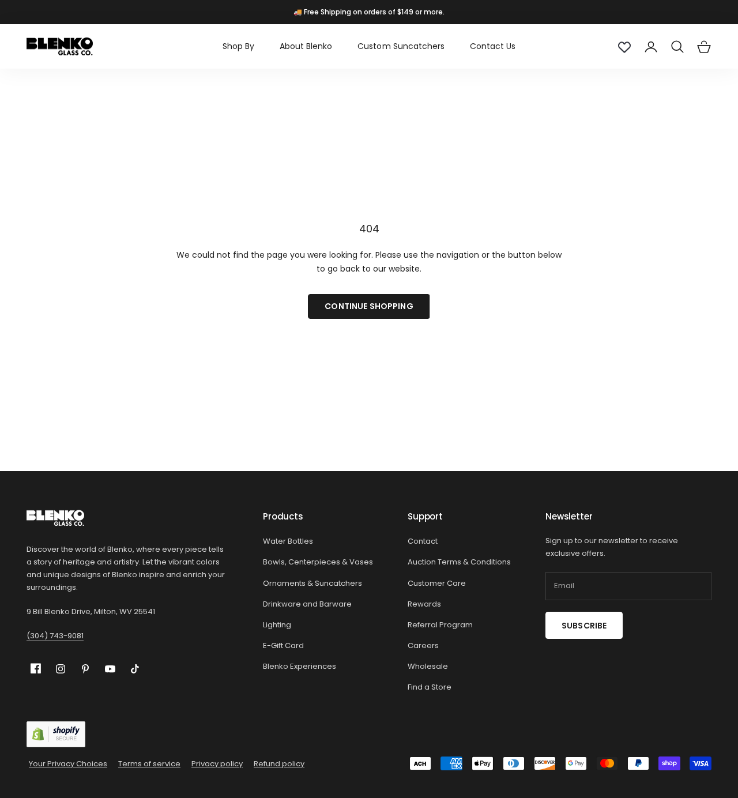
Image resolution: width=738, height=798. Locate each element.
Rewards (424, 603)
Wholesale (428, 666)
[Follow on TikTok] (135, 669)
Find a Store (429, 687)
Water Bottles (288, 541)
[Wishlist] (624, 46)
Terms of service (149, 763)
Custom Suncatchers (400, 46)
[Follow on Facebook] (36, 668)
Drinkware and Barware (307, 603)
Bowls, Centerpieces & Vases (318, 561)
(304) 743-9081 (55, 635)
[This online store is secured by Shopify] (56, 734)
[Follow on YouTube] (110, 669)
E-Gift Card (283, 645)
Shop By (238, 46)
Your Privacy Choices (68, 763)
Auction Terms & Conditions (459, 561)
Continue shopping (369, 306)
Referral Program (440, 624)
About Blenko (306, 46)
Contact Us (492, 46)
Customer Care (437, 583)
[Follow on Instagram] (60, 669)
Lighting (277, 624)
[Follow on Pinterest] (85, 669)
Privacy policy (217, 763)
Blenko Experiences (299, 666)
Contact (423, 541)
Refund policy (279, 763)
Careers (423, 645)
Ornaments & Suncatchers (312, 583)
